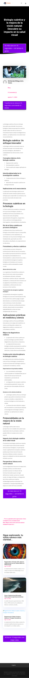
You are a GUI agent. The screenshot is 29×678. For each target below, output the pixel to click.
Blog (9, 87)
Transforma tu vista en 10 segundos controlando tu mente (13, 105)
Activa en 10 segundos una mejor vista (14, 638)
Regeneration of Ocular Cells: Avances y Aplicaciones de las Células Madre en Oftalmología (14, 563)
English (14, 665)
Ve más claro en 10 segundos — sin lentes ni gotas (14, 48)
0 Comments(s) (12, 92)
